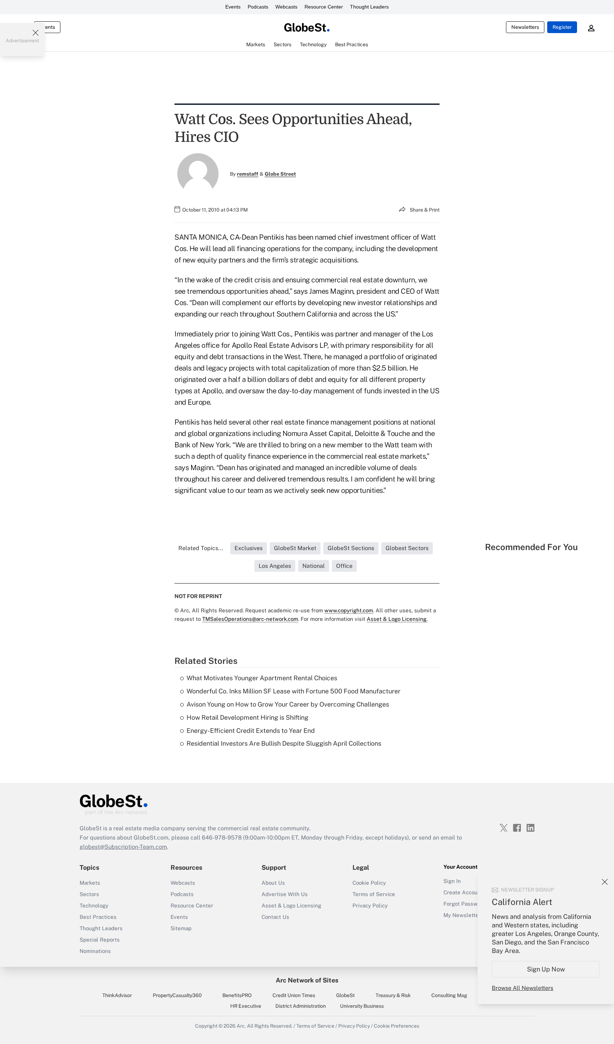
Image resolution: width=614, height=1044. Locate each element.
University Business (362, 1006)
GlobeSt (345, 995)
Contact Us (275, 917)
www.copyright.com (348, 610)
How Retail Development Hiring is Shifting (247, 717)
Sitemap (181, 928)
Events (233, 7)
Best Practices (98, 917)
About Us (273, 883)
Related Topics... (200, 548)
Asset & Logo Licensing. (397, 619)
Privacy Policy (370, 905)
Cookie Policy (369, 883)
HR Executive (245, 1006)
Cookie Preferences (396, 1026)
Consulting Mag (449, 995)
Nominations (95, 951)
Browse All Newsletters (522, 988)
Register (562, 27)
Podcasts (258, 7)
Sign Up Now (546, 969)
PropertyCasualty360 (177, 995)
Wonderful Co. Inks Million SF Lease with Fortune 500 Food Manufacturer (293, 691)
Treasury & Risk (393, 995)
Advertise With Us (285, 894)
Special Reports (100, 940)
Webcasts (286, 7)
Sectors (89, 894)
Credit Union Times (294, 995)
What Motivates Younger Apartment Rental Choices (262, 678)
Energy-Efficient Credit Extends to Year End (251, 730)
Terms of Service (373, 894)
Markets (90, 883)
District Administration (300, 1006)
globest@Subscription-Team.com (123, 846)
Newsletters (525, 27)
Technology (94, 905)
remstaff (247, 174)
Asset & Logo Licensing (291, 905)
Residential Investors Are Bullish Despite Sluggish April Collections (284, 743)
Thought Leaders (369, 7)
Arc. (241, 1026)
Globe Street (280, 174)
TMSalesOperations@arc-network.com (250, 619)
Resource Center (324, 7)
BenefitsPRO (237, 995)
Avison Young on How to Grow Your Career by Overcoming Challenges (288, 704)
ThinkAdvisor (117, 995)
